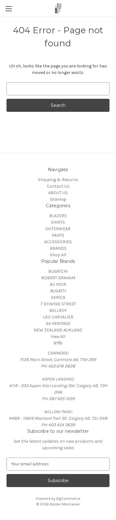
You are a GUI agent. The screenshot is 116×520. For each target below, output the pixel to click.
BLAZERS (58, 215)
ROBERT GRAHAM (58, 278)
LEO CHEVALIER (58, 317)
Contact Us (58, 186)
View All (58, 336)
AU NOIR (58, 284)
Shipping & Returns (58, 179)
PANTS (58, 235)
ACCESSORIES (58, 241)
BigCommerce (68, 498)
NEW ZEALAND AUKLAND (58, 330)
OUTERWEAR (58, 228)
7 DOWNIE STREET (58, 304)
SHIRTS (58, 222)
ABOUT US (58, 192)
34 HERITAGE (58, 323)
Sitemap (58, 199)
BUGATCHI (58, 271)
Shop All (58, 255)
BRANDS (58, 248)
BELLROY (58, 310)
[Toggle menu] (8, 8)
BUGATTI (58, 291)
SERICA (58, 297)
